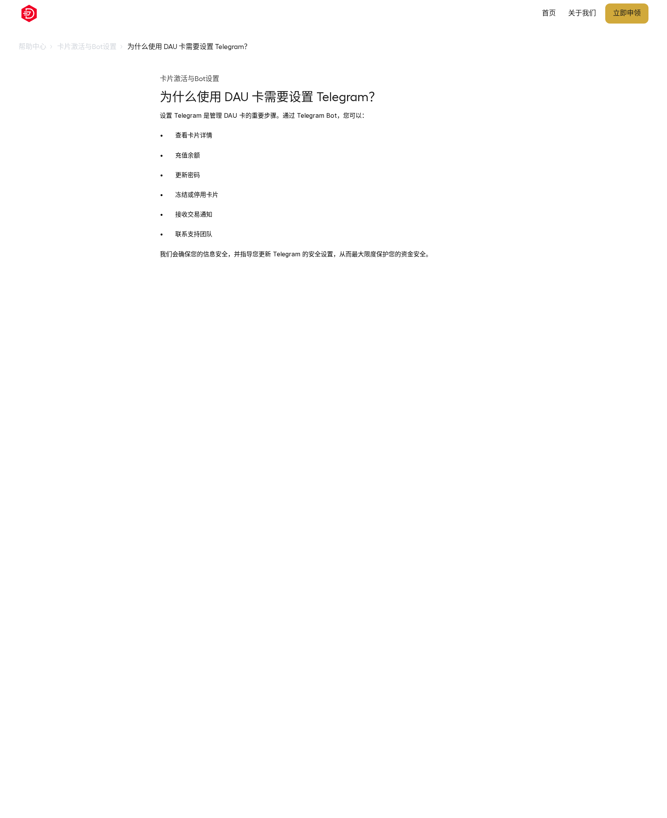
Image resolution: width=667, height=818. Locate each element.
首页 (549, 13)
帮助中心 (32, 47)
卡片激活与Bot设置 (87, 47)
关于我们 (582, 13)
